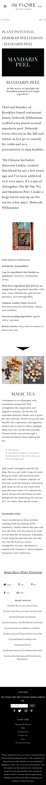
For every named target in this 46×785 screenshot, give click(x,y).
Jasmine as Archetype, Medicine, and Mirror (22, 628)
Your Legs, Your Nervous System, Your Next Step (22, 611)
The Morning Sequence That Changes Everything (22, 650)
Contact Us (23, 735)
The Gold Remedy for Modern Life (22, 639)
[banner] (23, 7)
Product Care (23, 732)
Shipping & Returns (23, 724)
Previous (6, 20)
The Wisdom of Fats (22, 645)
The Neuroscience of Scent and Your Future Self (22, 633)
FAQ (23, 728)
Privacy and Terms (23, 743)
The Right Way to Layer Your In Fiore (22, 605)
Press (23, 739)
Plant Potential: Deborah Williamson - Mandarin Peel (22, 38)
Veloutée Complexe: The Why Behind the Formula (22, 622)
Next (41, 20)
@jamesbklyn (21, 266)
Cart (40, 6)
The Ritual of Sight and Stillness (22, 617)
